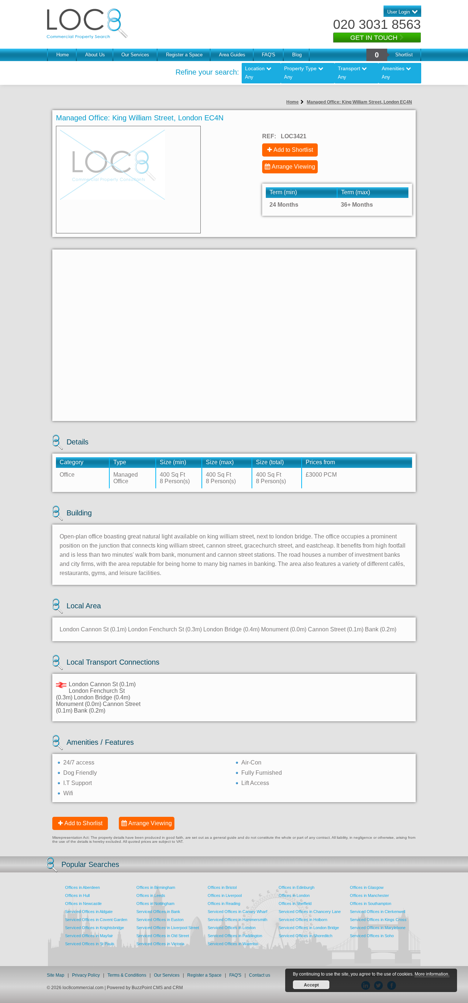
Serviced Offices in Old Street (162, 935)
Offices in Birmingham (155, 887)
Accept (311, 984)
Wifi (68, 793)
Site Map (55, 975)
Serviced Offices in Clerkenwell (377, 911)
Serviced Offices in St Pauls (89, 944)
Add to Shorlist (83, 823)
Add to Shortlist (293, 150)
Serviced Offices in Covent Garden (96, 919)
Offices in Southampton (370, 903)
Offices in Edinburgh (296, 887)
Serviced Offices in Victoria (160, 944)
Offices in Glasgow (367, 887)
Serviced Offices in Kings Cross (378, 919)
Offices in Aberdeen (82, 887)
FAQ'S (268, 54)
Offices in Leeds (150, 895)
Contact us (259, 975)
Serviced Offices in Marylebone (377, 927)
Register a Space (184, 54)
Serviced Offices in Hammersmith (237, 919)
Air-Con (251, 762)
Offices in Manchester (369, 895)
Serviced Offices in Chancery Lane (310, 911)
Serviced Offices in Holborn (303, 919)
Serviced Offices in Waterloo (233, 944)
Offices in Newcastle (83, 903)
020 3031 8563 (377, 24)
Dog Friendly (80, 773)
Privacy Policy (86, 975)
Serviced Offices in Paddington (235, 935)
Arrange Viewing (293, 167)
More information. (432, 974)
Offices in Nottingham (155, 903)
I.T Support (77, 783)
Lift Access (255, 783)
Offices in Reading (224, 903)
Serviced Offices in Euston (160, 919)
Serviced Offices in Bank (158, 911)
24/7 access (78, 762)
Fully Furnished (261, 773)
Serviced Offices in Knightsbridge (94, 927)
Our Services (135, 54)
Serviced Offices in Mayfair (89, 935)
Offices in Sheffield (295, 903)
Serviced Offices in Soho (372, 935)
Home (62, 54)
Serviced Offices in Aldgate (89, 911)
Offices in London (294, 895)
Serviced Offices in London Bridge (309, 927)
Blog (297, 54)
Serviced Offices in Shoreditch (305, 935)
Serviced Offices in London (232, 927)
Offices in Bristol (222, 887)
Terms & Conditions (126, 975)
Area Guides (232, 54)
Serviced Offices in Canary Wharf (237, 911)
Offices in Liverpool (225, 895)
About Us (95, 54)
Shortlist (404, 54)
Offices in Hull (77, 895)
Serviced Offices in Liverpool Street (167, 927)
